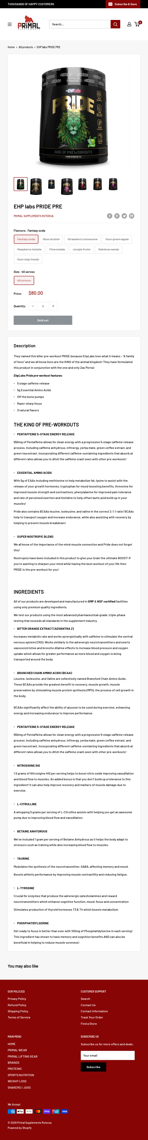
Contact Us (88, 1005)
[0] (137, 24)
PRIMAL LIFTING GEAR (23, 1056)
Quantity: (20, 306)
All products (26, 47)
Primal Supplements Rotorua (34, 216)
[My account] (129, 24)
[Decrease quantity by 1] (33, 306)
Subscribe (93, 1067)
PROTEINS (15, 1068)
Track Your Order (92, 1017)
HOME (12, 1044)
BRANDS (13, 1062)
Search (85, 998)
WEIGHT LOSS (17, 1081)
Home (11, 47)
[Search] (115, 24)
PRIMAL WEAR (17, 1050)
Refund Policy (17, 1005)
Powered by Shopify (20, 1127)
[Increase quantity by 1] (53, 306)
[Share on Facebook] (109, 216)
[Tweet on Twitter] (124, 216)
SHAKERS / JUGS (19, 1087)
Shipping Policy (18, 1011)
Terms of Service (19, 1017)
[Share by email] (131, 216)
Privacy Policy (17, 998)
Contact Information (94, 1011)
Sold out (43, 320)
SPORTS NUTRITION (21, 1075)
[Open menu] (10, 24)
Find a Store (89, 1023)
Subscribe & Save (126, 4)
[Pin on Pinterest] (117, 216)
